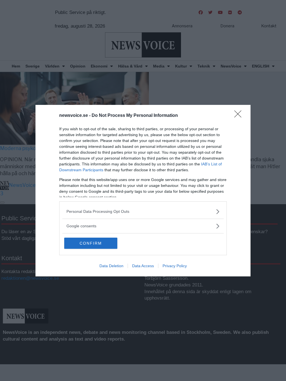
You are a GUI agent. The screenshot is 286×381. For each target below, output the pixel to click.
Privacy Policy (175, 266)
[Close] (239, 115)
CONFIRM (91, 243)
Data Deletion (111, 266)
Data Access (143, 266)
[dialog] (143, 190)
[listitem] (143, 211)
